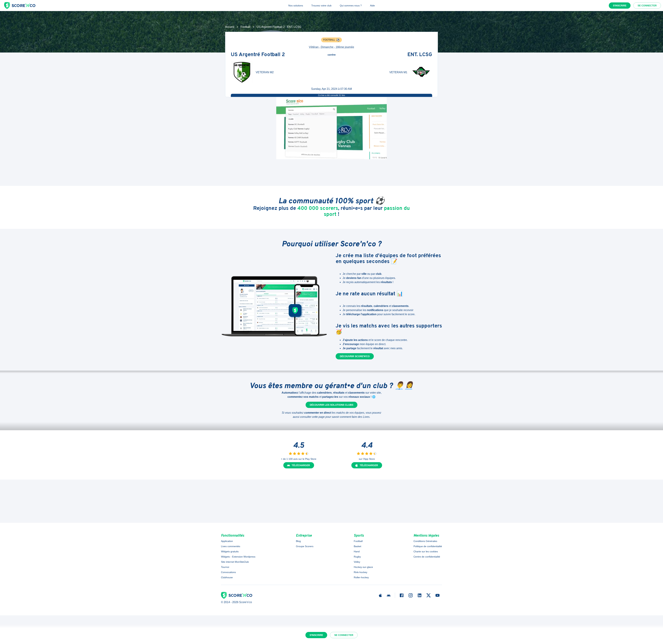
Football (246, 26)
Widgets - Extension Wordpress (238, 556)
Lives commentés (230, 546)
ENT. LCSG (419, 55)
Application (227, 541)
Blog (298, 541)
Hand (357, 551)
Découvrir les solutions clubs (331, 404)
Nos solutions (295, 5)
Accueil (229, 26)
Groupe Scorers (304, 546)
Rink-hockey (360, 572)
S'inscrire (619, 5)
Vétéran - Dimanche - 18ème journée (331, 47)
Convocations (228, 572)
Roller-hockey (361, 577)
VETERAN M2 (265, 72)
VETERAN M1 (398, 72)
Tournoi (225, 567)
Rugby (357, 556)
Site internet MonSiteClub (235, 561)
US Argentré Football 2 (258, 55)
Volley (357, 561)
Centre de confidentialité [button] (427, 556)
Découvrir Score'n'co (355, 356)
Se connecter (647, 5)
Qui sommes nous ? (351, 5)
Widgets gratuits (230, 551)
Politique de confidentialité (428, 546)
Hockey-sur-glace (363, 567)
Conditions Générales (425, 541)
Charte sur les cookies (426, 551)
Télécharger (301, 465)
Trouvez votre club (321, 5)
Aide (372, 5)
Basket (357, 546)
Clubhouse (227, 577)
